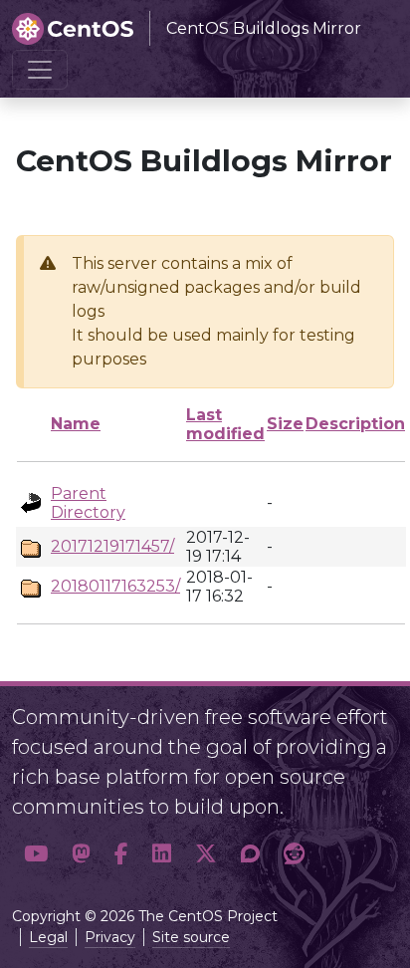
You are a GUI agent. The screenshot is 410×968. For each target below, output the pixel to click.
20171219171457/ (112, 546)
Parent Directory (88, 503)
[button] (36, 854)
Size (285, 423)
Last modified (225, 424)
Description (355, 423)
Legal (48, 937)
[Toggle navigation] (40, 70)
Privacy (110, 937)
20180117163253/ (115, 586)
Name (76, 423)
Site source (191, 937)
